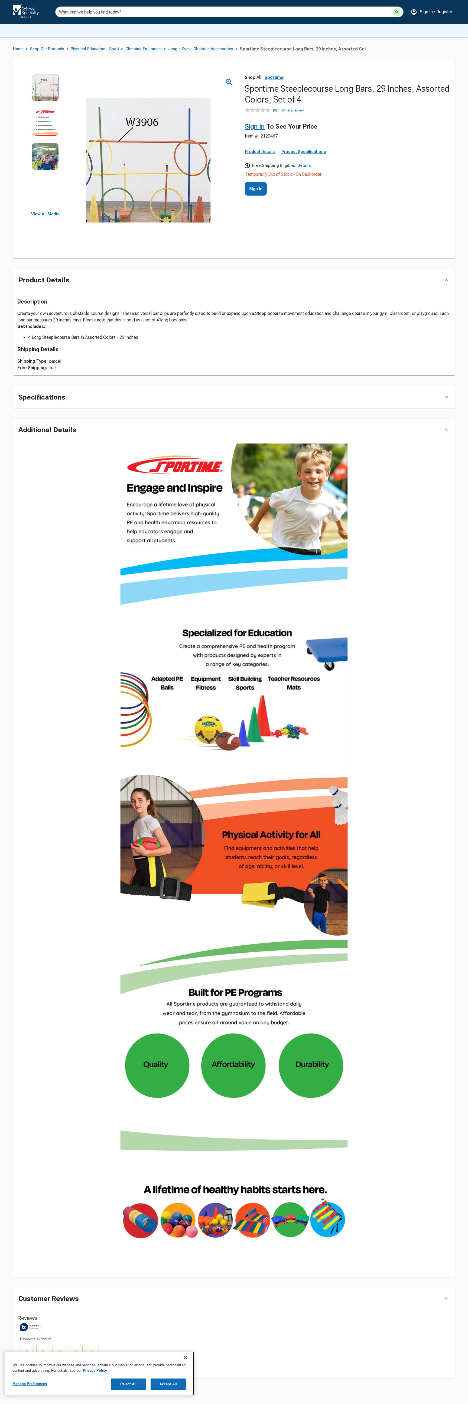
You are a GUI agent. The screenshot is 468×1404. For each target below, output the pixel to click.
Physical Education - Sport (95, 49)
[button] (431, 12)
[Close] (185, 1358)
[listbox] (45, 143)
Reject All (128, 1384)
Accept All (168, 1384)
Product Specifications (303, 151)
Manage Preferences (29, 1384)
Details (304, 165)
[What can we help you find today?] (396, 12)
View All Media (45, 214)
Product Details (260, 151)
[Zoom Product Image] (229, 82)
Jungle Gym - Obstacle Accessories (200, 49)
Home (18, 49)
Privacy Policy (95, 1370)
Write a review (292, 110)
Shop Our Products (47, 49)
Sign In (255, 126)
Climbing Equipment (143, 49)
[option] (45, 91)
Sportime (274, 77)
